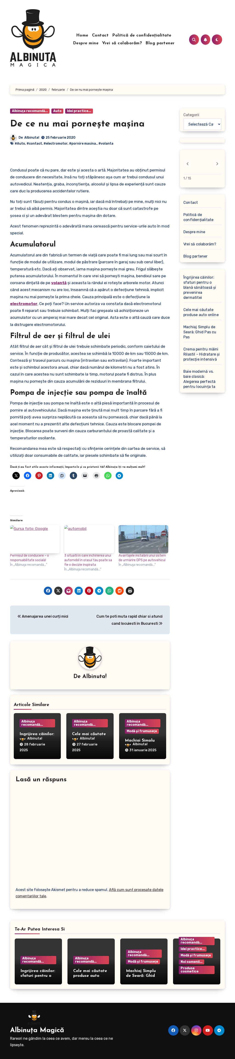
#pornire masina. (83, 144)
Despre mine (86, 43)
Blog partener (160, 43)
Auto (57, 111)
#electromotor (55, 144)
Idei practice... (79, 111)
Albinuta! (31, 138)
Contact (100, 36)
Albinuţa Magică (37, 1030)
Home (82, 36)
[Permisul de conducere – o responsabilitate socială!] (35, 539)
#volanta (105, 144)
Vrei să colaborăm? (122, 43)
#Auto (20, 144)
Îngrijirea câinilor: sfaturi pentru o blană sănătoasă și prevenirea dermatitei (199, 287)
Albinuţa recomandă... (30, 111)
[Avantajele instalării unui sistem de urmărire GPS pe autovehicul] (143, 539)
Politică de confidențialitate (141, 36)
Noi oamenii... (191, 962)
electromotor (23, 303)
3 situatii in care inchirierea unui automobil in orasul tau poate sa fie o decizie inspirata (88, 560)
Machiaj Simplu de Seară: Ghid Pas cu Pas (199, 332)
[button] (217, 163)
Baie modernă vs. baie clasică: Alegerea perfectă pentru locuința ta (199, 379)
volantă (59, 282)
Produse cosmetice (190, 969)
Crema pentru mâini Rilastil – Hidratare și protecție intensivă (201, 354)
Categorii (191, 115)
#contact (34, 144)
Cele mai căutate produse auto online (201, 312)
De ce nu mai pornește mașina (77, 124)
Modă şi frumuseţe (142, 731)
